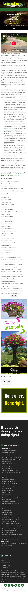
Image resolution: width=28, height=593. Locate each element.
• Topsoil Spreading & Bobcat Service (10, 470)
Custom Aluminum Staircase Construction (12, 191)
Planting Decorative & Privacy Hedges (11, 293)
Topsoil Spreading (6, 202)
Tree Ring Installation (7, 233)
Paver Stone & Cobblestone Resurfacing (11, 211)
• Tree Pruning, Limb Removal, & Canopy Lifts (12, 527)
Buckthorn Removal (6, 252)
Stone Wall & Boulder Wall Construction (11, 264)
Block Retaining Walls (7, 216)
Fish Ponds (4, 235)
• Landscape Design (6, 466)
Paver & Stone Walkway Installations (11, 269)
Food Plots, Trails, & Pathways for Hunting (12, 283)
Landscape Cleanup (6, 223)
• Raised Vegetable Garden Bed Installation (12, 528)
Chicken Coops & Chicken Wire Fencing (11, 288)
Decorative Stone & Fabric (8, 243)
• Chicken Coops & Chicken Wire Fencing (11, 536)
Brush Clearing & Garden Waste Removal (12, 290)
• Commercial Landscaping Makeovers (11, 516)
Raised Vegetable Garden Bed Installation (12, 276)
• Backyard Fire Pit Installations (9, 530)
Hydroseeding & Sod (6, 199)
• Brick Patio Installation (7, 477)
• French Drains (5, 465)
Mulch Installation (6, 245)
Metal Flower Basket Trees (8, 250)
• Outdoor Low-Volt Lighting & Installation (11, 517)
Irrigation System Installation (9, 286)
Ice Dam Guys (9, 545)
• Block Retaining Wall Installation (9, 481)
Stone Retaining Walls (7, 221)
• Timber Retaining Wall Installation (10, 483)
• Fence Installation (6, 461)
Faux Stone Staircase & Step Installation (12, 188)
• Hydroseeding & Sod (7, 468)
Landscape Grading (6, 186)
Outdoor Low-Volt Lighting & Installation (12, 259)
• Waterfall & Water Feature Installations (11, 525)
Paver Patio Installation (7, 204)
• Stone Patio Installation (7, 476)
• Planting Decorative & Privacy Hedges (11, 539)
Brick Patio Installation (7, 207)
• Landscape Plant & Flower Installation (11, 503)
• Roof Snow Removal (6, 547)
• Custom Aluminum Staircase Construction (12, 457)
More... (2, 548)
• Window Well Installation (8, 490)
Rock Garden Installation (7, 238)
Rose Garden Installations (8, 281)
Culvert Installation (6, 255)
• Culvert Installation (6, 510)
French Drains (5, 197)
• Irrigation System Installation (9, 486)
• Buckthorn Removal (6, 505)
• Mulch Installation (6, 499)
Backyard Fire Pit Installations (9, 278)
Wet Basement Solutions (7, 183)
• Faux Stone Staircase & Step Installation (11, 455)
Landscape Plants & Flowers (8, 247)
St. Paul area (17, 570)
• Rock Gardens (5, 508)
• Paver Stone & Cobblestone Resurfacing (11, 472)
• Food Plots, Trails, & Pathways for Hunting (12, 534)
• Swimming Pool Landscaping (9, 521)
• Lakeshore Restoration (7, 512)
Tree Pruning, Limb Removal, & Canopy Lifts (12, 274)
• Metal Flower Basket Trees (8, 463)
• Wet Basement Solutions (8, 452)
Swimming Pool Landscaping (9, 266)
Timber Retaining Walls (7, 219)
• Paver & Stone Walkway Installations (11, 523)
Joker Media (22, 590)
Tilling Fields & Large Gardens (9, 231)
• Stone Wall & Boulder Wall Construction (11, 496)
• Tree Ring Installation (7, 488)
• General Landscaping (7, 514)
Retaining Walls (5, 214)
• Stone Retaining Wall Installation (10, 485)
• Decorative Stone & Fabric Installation (11, 497)
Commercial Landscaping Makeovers (11, 257)
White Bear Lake (5, 574)
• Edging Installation (6, 494)
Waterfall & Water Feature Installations (11, 271)
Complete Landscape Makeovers (10, 181)
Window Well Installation (7, 228)
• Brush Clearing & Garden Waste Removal (12, 537)
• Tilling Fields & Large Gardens (9, 501)
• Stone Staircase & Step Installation (10, 519)
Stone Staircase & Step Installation (10, 262)
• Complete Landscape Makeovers (9, 450)
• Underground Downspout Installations (11, 459)
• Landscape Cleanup (6, 492)
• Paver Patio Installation (7, 474)
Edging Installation (6, 240)
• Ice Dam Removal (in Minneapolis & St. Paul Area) (14, 543)
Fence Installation (6, 226)
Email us (7, 381)
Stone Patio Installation (7, 209)
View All (14, 295)
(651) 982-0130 (7, 384)
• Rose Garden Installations (8, 532)
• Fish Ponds (4, 507)
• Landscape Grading (6, 454)
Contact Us (5, 567)
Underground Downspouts (4, 194)
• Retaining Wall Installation (8, 479)
